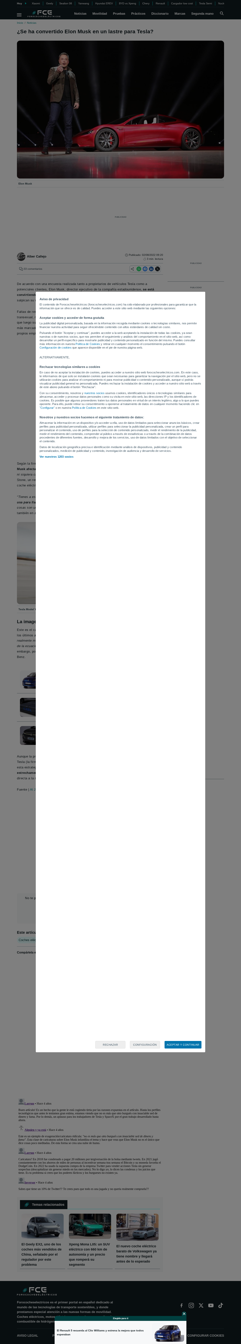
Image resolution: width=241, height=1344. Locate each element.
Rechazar (110, 1044)
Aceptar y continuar (183, 1044)
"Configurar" (47, 407)
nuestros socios (94, 393)
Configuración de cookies (56, 347)
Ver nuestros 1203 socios (56, 456)
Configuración (145, 1044)
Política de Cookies (88, 344)
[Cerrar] (184, 1313)
